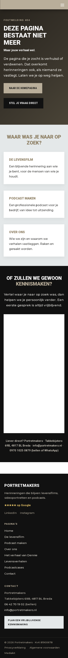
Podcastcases (14, 567)
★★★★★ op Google (17, 505)
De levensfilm (14, 537)
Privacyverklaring (15, 647)
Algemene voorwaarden (45, 647)
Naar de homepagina (23, 88)
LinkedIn (10, 513)
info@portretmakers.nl (47, 445)
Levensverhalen (15, 561)
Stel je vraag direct (23, 103)
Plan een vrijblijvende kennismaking (24, 622)
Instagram (27, 513)
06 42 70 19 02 (14, 604)
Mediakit (9, 653)
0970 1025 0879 (20, 450)
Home (8, 530)
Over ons (10, 549)
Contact (9, 573)
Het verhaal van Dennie (20, 555)
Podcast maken (15, 543)
